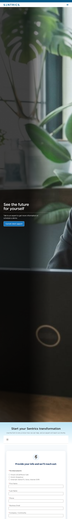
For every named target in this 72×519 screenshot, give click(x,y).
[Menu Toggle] (67, 5)
